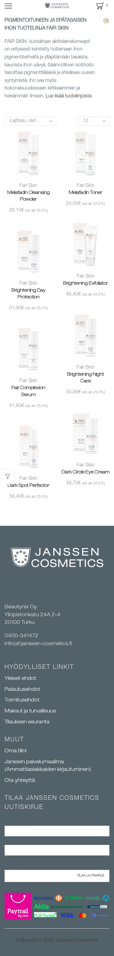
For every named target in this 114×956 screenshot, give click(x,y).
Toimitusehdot (22, 700)
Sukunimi (13, 840)
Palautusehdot (22, 689)
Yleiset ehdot (20, 679)
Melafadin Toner (85, 193)
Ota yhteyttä (20, 781)
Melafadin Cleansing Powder (28, 196)
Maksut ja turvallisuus (30, 711)
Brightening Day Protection (29, 294)
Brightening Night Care (85, 378)
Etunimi (12, 820)
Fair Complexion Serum (28, 391)
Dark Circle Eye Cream (85, 472)
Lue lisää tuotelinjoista (69, 96)
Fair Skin (28, 186)
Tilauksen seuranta (27, 722)
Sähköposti (15, 864)
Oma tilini (15, 751)
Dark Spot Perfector (28, 485)
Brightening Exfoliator (85, 283)
